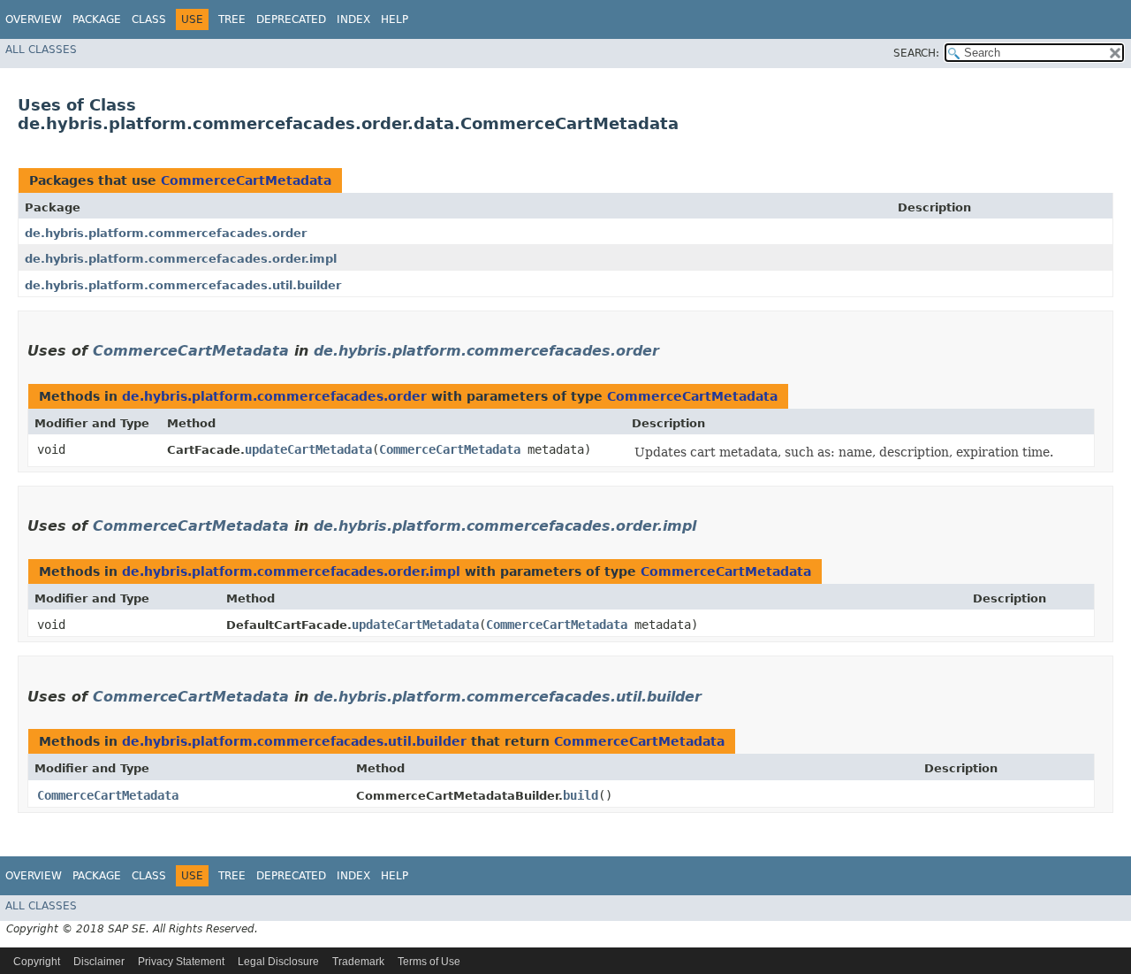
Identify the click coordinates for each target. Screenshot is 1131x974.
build (580, 795)
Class (149, 19)
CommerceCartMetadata (246, 180)
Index (353, 19)
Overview (33, 19)
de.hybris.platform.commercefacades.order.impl (181, 258)
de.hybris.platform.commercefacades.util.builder (183, 285)
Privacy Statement (181, 961)
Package (96, 19)
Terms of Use (429, 961)
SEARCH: (916, 53)
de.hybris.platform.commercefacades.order (166, 233)
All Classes (41, 49)
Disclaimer (99, 961)
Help (394, 19)
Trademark (358, 961)
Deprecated (291, 19)
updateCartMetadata (308, 449)
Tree (232, 19)
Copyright (36, 961)
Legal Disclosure (278, 961)
